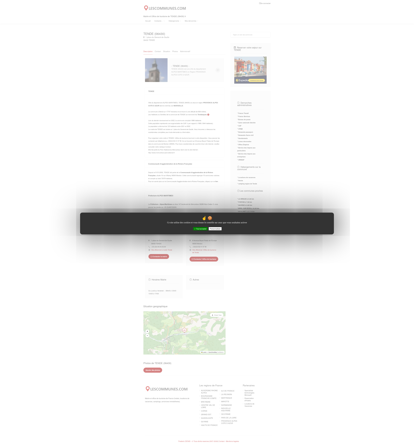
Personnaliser (215, 228)
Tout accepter (201, 228)
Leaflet (204, 352)
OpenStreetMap (213, 352)
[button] (147, 331)
